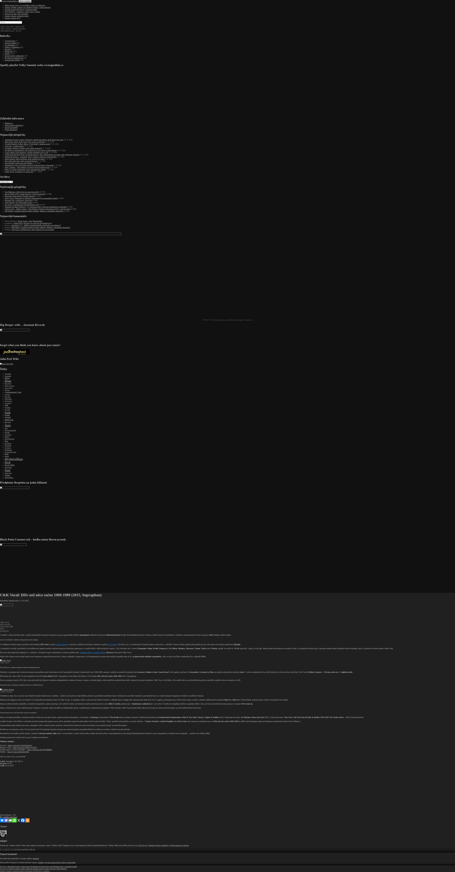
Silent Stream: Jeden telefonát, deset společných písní (24, 159)
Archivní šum (10, 41)
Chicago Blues (9, 388)
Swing (7, 475)
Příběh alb (8, 52)
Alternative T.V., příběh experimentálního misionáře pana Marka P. (36, 225)
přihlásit (36, 859)
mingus (20, 849)
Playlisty (8, 49)
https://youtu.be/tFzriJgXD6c (18, 752)
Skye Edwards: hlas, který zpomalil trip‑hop (21, 161)
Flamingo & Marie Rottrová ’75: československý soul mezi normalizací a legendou (36, 207)
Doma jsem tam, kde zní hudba (16, 14)
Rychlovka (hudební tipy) (14, 58)
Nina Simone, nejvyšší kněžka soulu (18, 203)
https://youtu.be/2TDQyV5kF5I (25, 748)
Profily (7, 54)
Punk (7, 454)
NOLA (7, 437)
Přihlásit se (9, 123)
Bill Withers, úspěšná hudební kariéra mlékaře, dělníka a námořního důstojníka (34, 211)
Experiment (8, 403)
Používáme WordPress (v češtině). (37, 871)
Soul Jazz (8, 473)
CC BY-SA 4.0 (141, 845)
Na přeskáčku (10, 45)
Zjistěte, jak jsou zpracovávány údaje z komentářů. (57, 863)
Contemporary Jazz (13, 392)
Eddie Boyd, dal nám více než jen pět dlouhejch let (33, 223)
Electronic (8, 399)
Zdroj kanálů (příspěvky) (14, 125)
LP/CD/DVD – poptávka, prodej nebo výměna (22, 12)
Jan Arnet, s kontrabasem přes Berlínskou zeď (22, 205)
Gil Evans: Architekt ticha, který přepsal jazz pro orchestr (32, 230)
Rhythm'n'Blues (14, 459)
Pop (6, 441)
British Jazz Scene (9, 385)
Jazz (8, 425)
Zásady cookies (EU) (13, 18)
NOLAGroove (9, 439)
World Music (9, 478)
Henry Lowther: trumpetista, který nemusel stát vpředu (25, 170)
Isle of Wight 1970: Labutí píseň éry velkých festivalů (25, 194)
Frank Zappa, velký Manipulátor (30, 221)
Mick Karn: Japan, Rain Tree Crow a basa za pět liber (25, 142)
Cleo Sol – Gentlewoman (14, 146)
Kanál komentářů (11, 128)
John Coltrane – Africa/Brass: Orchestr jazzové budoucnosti (27, 167)
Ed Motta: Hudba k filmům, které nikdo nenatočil (23, 148)
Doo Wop (7, 397)
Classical (7, 390)
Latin (6, 428)
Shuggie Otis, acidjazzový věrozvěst (18, 200)
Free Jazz (7, 410)
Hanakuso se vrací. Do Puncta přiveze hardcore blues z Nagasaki (29, 165)
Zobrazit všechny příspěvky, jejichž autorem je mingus (168, 845)
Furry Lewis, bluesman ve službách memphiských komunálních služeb (31, 198)
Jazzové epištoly (11, 43)
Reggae (7, 456)
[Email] (10, 820)
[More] (27, 820)
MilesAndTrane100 (10, 430)
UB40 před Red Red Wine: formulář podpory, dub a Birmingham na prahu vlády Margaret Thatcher (42, 155)
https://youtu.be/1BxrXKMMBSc (39, 750)
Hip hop (8, 422)
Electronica (8, 401)
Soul (7, 470)
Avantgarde (8, 376)
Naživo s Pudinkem (12, 47)
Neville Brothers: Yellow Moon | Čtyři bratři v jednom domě (27, 144)
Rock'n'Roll (9, 465)
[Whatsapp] (14, 820)
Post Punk (8, 448)
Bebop (7, 378)
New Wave (8, 435)
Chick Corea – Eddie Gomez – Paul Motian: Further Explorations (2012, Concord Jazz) (37, 209)
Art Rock (8, 374)
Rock (8, 462)
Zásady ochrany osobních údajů (17, 16)
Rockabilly (8, 467)
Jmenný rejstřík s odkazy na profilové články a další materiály (28, 8)
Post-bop (8, 446)
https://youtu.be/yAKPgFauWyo (20, 745)
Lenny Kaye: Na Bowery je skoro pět (19, 172)
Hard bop (9, 420)
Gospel (8, 417)
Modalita (7, 432)
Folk (6, 405)
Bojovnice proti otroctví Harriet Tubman (20, 196)
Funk (8, 412)
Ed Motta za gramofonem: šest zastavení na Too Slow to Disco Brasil (31, 150)
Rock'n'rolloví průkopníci (14, 56)
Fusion (7, 415)
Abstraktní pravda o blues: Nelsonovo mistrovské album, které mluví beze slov (34, 140)
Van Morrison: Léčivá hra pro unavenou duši (21, 192)
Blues (8, 380)
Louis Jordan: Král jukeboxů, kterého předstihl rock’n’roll (26, 153)
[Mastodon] (6, 820)
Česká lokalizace (11, 130)
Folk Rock (8, 407)
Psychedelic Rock (10, 452)
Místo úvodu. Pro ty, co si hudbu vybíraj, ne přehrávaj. (25, 5)
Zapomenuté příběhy (12, 60)
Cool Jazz (7, 394)
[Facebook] (23, 820)
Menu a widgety (25, 1)
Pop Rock (8, 443)
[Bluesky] (2, 820)
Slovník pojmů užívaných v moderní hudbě (21, 10)
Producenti (8, 450)
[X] (19, 820)
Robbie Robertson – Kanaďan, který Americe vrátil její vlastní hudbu (30, 157)
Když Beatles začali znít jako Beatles (18, 163)
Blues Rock (8, 383)
